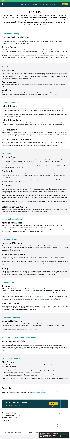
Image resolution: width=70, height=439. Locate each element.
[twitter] (4, 420)
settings (50, 436)
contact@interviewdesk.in (42, 296)
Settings (64, 436)
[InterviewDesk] (7, 4)
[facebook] (2, 420)
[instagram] (6, 420)
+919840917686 (36, 432)
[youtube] (8, 420)
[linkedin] (10, 420)
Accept (64, 433)
